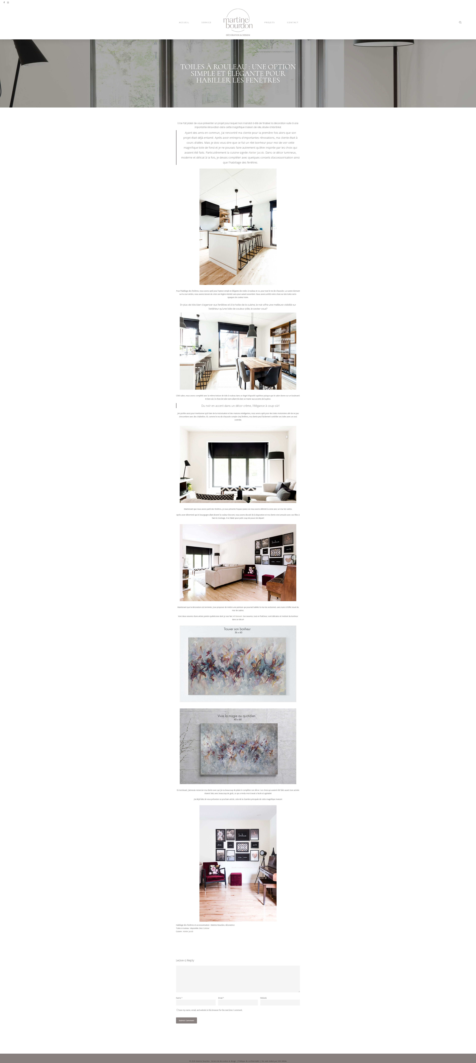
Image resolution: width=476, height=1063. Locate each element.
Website (263, 998)
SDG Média (282, 1061)
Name (179, 998)
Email (221, 998)
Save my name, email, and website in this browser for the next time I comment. (210, 1010)
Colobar (206, 928)
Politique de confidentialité (248, 1061)
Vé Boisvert (237, 616)
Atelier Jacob (256, 152)
